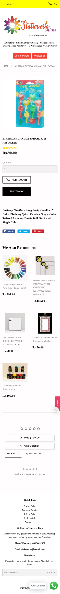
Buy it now (17, 191)
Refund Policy (30, 514)
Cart (55, 4)
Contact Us (30, 522)
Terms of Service (30, 510)
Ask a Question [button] (31, 445)
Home (5, 66)
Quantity (7, 162)
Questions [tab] (31, 453)
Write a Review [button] (32, 437)
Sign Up (51, 572)
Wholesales (39, 55)
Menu (9, 4)
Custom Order (22, 55)
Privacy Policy (30, 506)
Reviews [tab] (11, 453)
